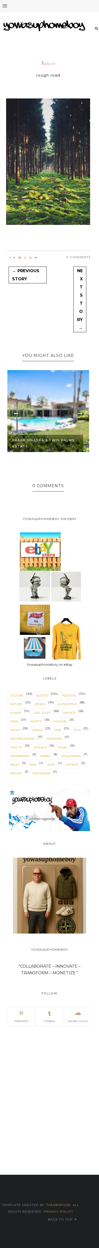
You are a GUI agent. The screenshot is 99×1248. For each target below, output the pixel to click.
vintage (69, 713)
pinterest (21, 1021)
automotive (67, 704)
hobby (45, 756)
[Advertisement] (49, 1085)
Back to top (61, 1219)
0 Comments (78, 257)
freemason (41, 773)
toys (76, 730)
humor (15, 713)
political (69, 695)
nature (48, 63)
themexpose (58, 1205)
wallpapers (71, 756)
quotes (42, 695)
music (62, 747)
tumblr (49, 1021)
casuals (40, 747)
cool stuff (42, 713)
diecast (16, 773)
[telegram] (20, 258)
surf (51, 764)
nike (57, 730)
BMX (33, 764)
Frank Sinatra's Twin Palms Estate (43, 443)
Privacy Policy (57, 1211)
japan (15, 730)
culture (16, 695)
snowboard (20, 756)
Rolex (14, 764)
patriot (72, 764)
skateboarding (22, 739)
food (14, 721)
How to (16, 747)
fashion (60, 721)
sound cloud (78, 1021)
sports (36, 721)
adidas (37, 730)
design (40, 704)
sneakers (54, 739)
